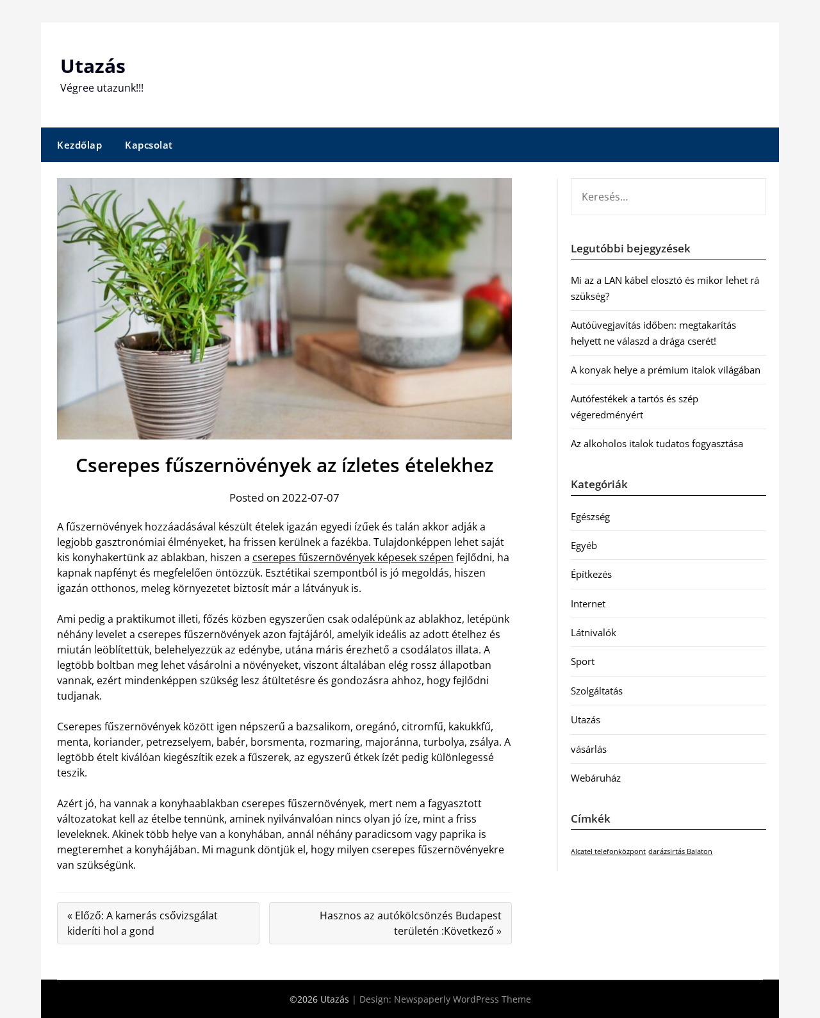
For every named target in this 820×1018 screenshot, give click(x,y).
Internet (588, 603)
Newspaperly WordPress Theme (462, 999)
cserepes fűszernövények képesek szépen (353, 557)
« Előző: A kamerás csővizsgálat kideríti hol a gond (142, 923)
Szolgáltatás (597, 690)
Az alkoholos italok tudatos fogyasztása (657, 443)
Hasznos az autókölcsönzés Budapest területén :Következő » (411, 923)
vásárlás (589, 749)
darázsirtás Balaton (680, 851)
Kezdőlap (79, 144)
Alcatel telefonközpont (608, 851)
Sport (582, 661)
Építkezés (591, 574)
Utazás (93, 66)
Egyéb (584, 545)
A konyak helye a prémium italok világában (665, 369)
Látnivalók (593, 632)
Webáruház (596, 777)
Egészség (590, 516)
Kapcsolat (149, 144)
